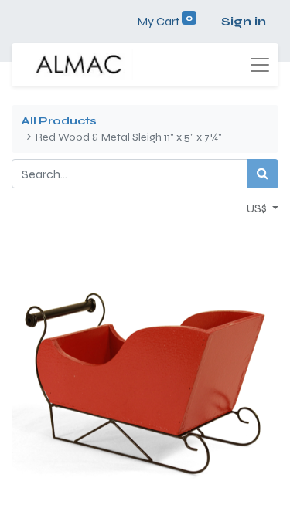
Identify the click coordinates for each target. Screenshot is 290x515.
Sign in (243, 21)
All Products (59, 120)
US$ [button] (257, 208)
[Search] (262, 173)
